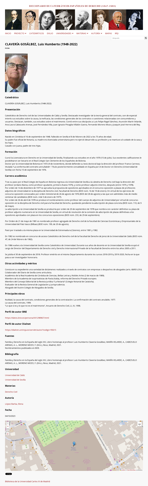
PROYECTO (19, 33)
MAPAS (108, 33)
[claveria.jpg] (16, 91)
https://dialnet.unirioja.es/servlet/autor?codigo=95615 (30, 330)
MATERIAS (81, 33)
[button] (74, 444)
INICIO (8, 33)
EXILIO (50, 33)
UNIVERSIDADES (63, 33)
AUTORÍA (95, 33)
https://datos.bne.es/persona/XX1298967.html (27, 317)
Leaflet (123, 470)
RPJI (117, 33)
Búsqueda (145, 38)
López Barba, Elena (14, 404)
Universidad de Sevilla (15, 379)
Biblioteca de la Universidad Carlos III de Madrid (27, 481)
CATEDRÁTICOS (36, 33)
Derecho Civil (11, 391)
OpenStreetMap (131, 470)
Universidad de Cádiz (15, 375)
